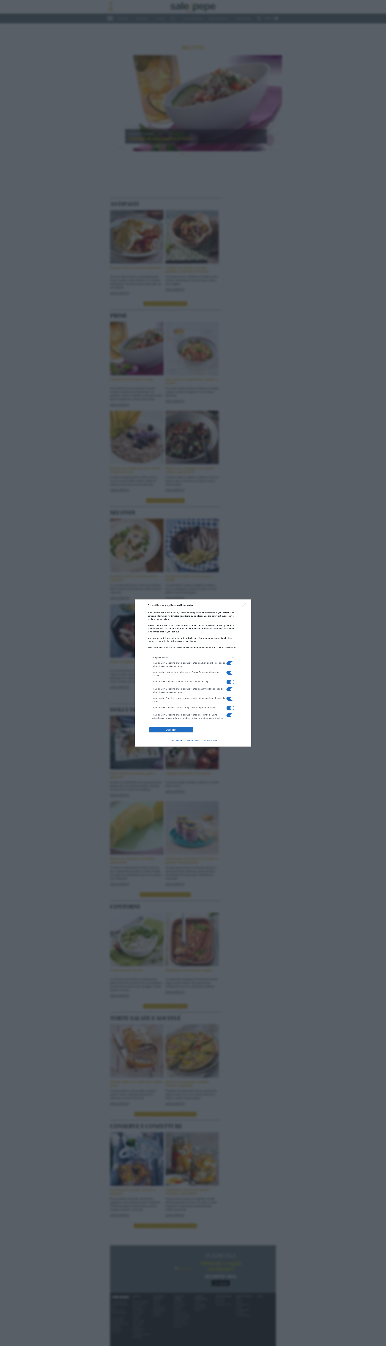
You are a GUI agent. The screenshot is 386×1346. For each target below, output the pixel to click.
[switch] (230, 663)
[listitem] (193, 657)
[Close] (245, 605)
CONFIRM (171, 730)
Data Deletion (175, 740)
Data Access (193, 740)
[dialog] (193, 673)
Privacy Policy (210, 740)
